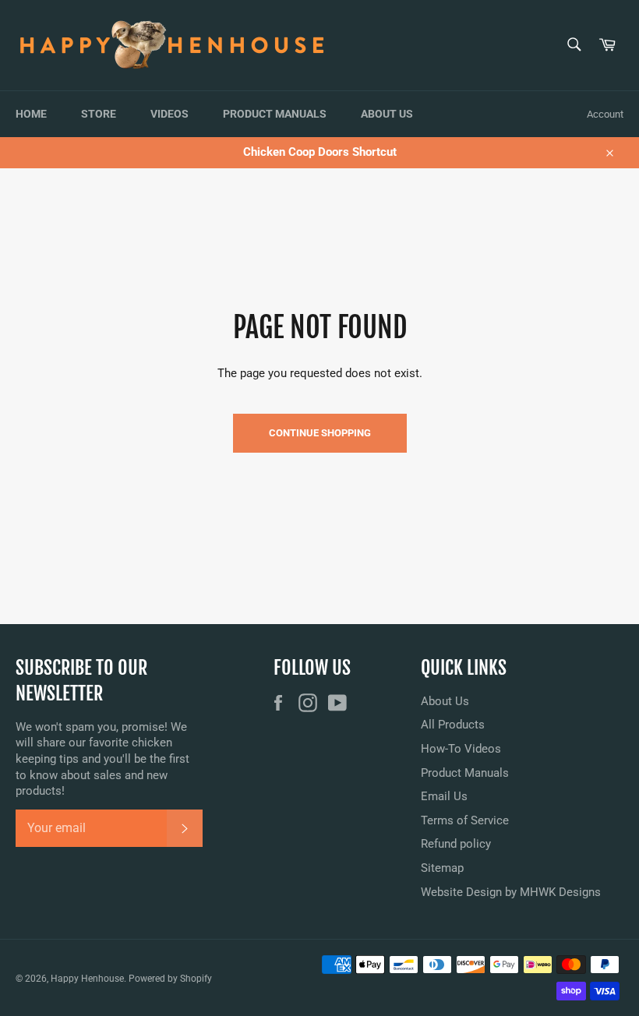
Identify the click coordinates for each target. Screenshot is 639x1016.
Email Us (444, 796)
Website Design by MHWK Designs (511, 892)
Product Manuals (275, 114)
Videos (169, 114)
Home (31, 114)
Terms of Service (465, 820)
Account (605, 114)
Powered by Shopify (170, 978)
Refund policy (456, 844)
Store (98, 114)
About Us (387, 114)
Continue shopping (320, 433)
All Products (453, 725)
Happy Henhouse (87, 978)
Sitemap (442, 868)
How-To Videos (461, 749)
